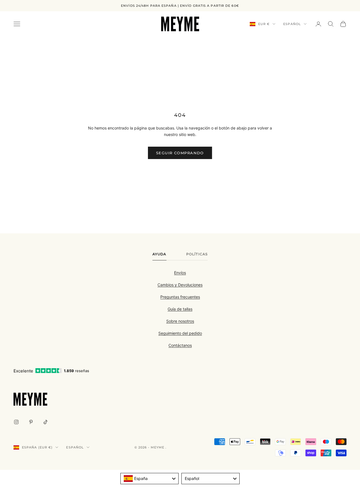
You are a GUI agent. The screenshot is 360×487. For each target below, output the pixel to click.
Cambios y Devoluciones (180, 284)
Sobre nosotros (180, 321)
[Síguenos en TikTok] (45, 422)
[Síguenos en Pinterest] (31, 422)
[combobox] (149, 478)
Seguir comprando (180, 153)
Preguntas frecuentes (180, 296)
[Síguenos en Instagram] (16, 422)
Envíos (180, 272)
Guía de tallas (180, 309)
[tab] (159, 255)
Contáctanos (180, 345)
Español (292, 24)
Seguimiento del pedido (180, 333)
